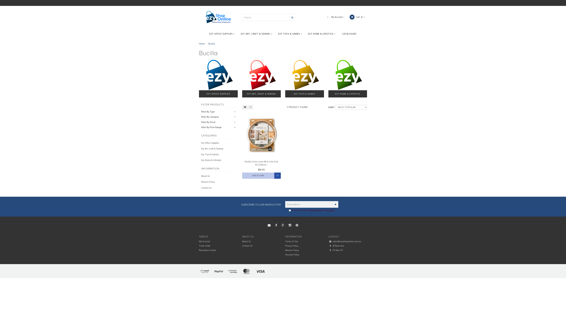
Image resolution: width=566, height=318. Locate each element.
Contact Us (206, 188)
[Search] (292, 17)
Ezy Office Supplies (221, 34)
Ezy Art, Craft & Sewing (256, 34)
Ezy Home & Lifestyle (321, 34)
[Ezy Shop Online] (218, 17)
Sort (330, 107)
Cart (358, 17)
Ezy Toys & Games (289, 34)
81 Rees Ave (338, 246)
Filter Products (212, 104)
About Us (205, 176)
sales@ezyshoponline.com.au (346, 241)
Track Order (204, 246)
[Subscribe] (335, 204)
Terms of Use (291, 241)
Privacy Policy (329, 210)
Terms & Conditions (315, 210)
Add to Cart (258, 175)
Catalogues (349, 34)
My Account (337, 17)
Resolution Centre (207, 250)
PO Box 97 (337, 250)
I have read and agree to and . (313, 210)
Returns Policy (208, 182)
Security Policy (292, 254)
